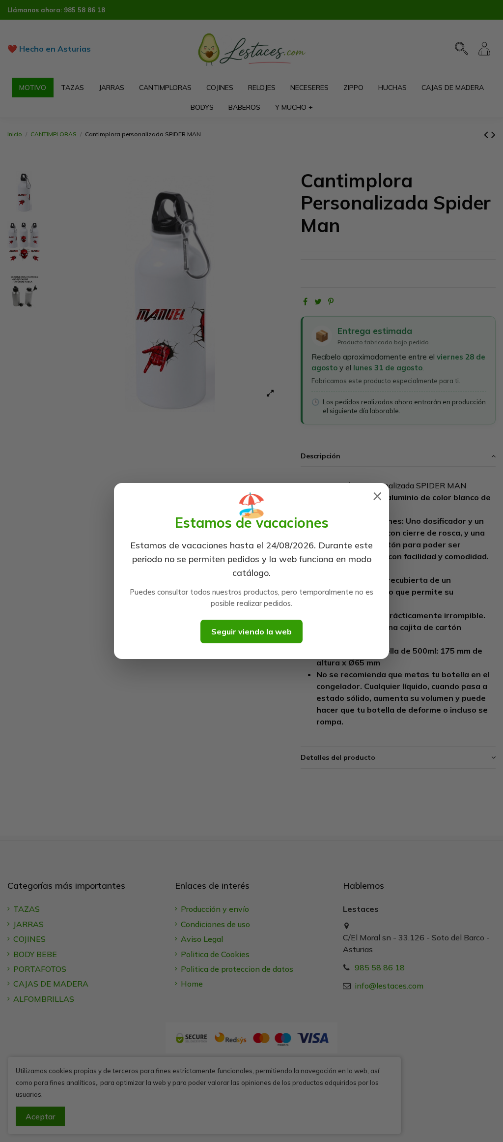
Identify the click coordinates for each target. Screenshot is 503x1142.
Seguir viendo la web (251, 631)
